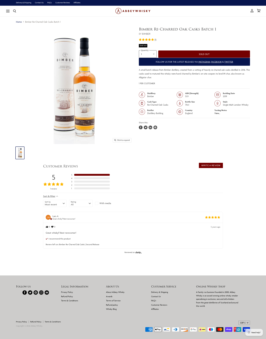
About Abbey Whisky (115, 292)
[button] (147, 39)
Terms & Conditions (69, 300)
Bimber (146, 33)
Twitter (228, 61)
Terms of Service (113, 300)
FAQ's (49, 3)
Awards (109, 296)
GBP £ (243, 322)
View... (217, 113)
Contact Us (39, 3)
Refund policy (112, 305)
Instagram (204, 61)
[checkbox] (107, 203)
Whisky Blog (111, 309)
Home (19, 21)
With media (105, 203)
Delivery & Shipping (23, 3)
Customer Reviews (62, 3)
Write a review (210, 165)
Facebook (216, 61)
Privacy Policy (67, 292)
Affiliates (77, 3)
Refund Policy (67, 296)
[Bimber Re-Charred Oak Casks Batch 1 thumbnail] (20, 153)
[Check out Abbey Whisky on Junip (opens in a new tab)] (138, 252)
